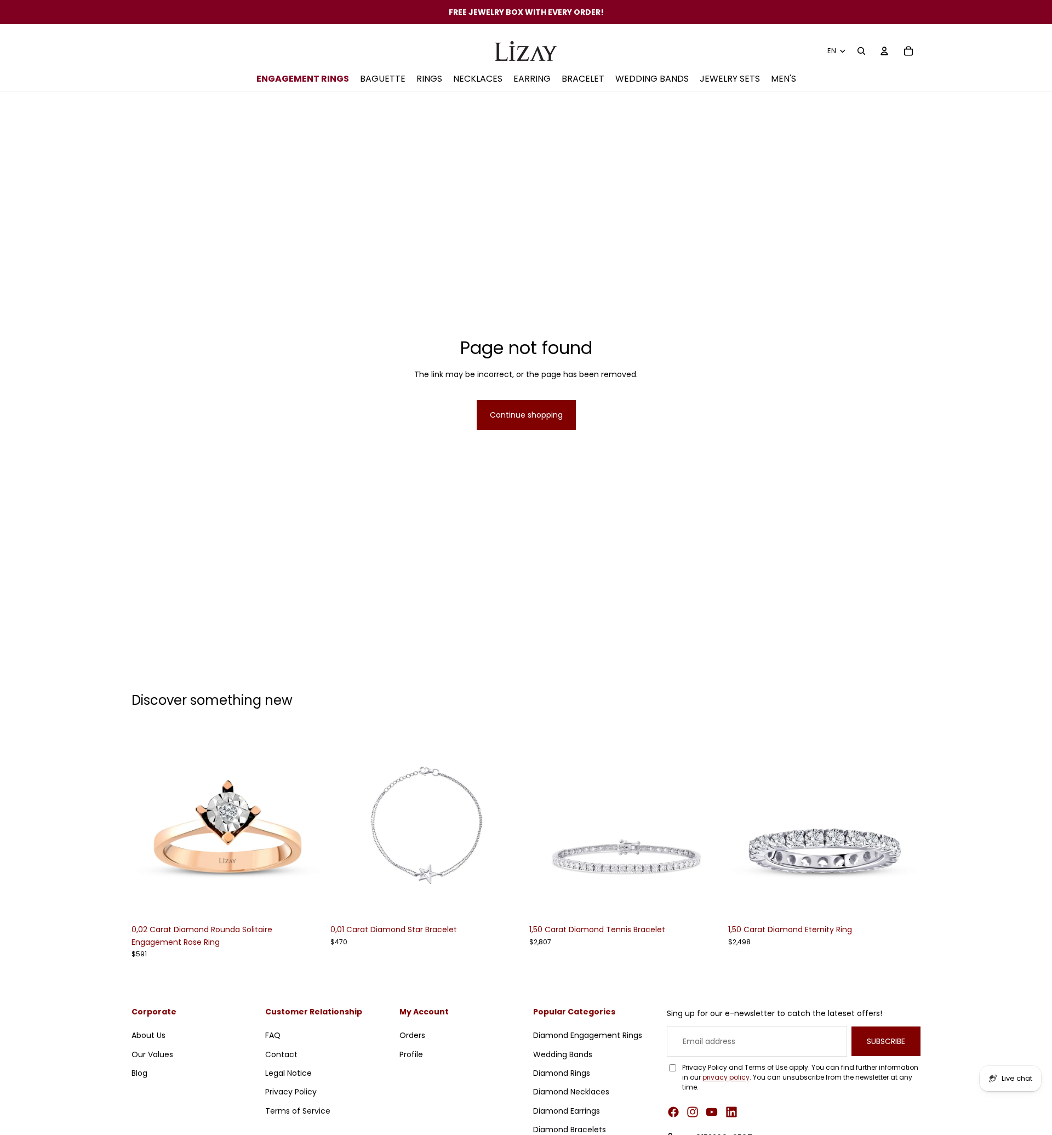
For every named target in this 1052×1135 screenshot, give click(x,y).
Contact (281, 1053)
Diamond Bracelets (569, 1129)
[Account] (884, 51)
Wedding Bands (562, 1053)
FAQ (273, 1035)
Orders (412, 1035)
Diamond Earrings (566, 1110)
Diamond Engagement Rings (587, 1035)
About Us (148, 1035)
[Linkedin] (731, 1112)
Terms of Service (297, 1110)
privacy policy (726, 1077)
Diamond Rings (561, 1073)
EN (832, 50)
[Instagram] (692, 1112)
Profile (411, 1053)
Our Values (152, 1053)
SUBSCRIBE (886, 1040)
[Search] (861, 51)
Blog (139, 1073)
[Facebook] (673, 1112)
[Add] (307, 902)
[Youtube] (711, 1112)
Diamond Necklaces (571, 1091)
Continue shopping (526, 414)
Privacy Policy (291, 1091)
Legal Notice (288, 1073)
